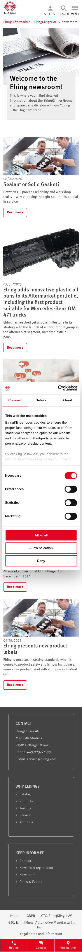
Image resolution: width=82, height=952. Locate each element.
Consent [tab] (14, 400)
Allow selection (41, 548)
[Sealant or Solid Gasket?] (41, 174)
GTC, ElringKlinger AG (56, 916)
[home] (9, 13)
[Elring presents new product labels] (41, 635)
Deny (41, 561)
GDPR (31, 916)
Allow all (41, 535)
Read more (15, 212)
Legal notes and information (41, 934)
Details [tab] (41, 400)
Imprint (15, 916)
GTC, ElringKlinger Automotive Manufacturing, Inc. (42, 925)
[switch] (71, 489)
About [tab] (67, 400)
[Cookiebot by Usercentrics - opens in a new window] (58, 388)
